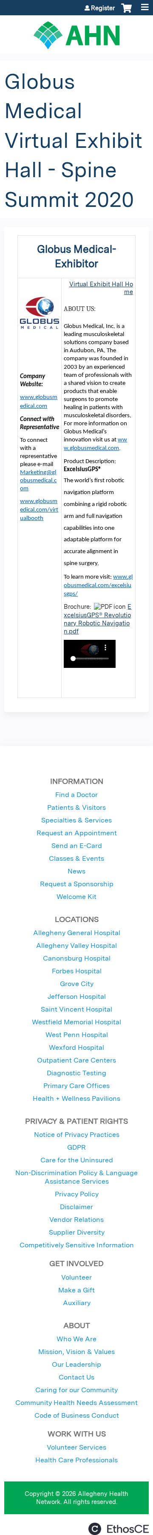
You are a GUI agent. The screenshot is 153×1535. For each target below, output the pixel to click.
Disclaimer (76, 1207)
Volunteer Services (76, 1447)
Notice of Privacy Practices (76, 1135)
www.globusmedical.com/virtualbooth (39, 510)
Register (103, 8)
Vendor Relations (76, 1220)
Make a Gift (76, 1290)
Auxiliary (77, 1303)
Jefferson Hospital (77, 996)
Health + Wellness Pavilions (76, 1098)
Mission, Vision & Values (76, 1352)
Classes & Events (76, 858)
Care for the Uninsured (76, 1160)
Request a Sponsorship (76, 884)
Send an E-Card (76, 846)
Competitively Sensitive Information (77, 1245)
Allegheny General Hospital (76, 933)
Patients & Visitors (76, 807)
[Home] (76, 32)
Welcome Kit (76, 897)
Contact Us (76, 1377)
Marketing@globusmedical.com (38, 480)
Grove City (77, 984)
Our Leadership (76, 1364)
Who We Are (76, 1339)
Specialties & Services (76, 820)
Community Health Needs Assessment (76, 1403)
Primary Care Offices (76, 1086)
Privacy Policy (77, 1194)
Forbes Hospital (77, 971)
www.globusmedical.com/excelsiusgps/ (98, 585)
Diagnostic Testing (76, 1073)
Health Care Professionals (76, 1460)
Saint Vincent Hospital (76, 1009)
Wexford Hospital (76, 1047)
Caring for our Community (76, 1390)
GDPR (76, 1147)
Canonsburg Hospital (76, 958)
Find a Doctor (76, 795)
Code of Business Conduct (76, 1415)
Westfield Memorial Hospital (76, 1022)
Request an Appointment (77, 833)
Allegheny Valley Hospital (76, 945)
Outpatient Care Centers (76, 1060)
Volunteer (76, 1277)
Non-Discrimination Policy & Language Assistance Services (76, 1177)
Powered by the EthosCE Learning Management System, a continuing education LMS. (118, 1529)
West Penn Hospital (76, 1035)
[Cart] (126, 12)
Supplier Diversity (77, 1232)
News (76, 871)
